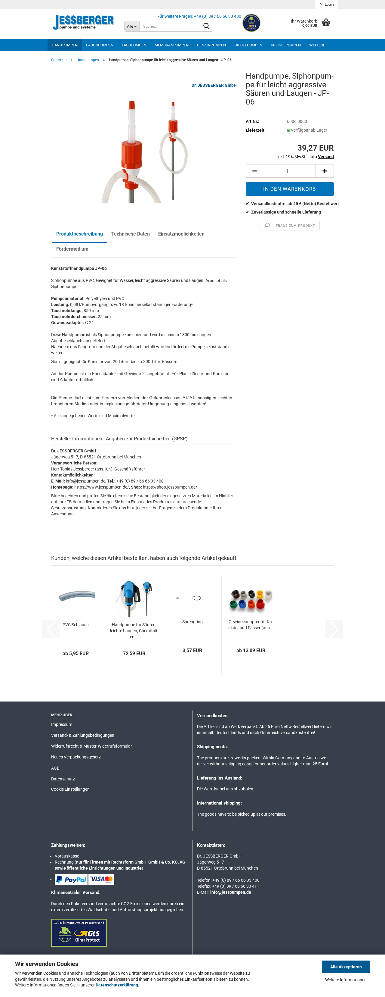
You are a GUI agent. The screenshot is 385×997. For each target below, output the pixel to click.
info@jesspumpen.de (230, 892)
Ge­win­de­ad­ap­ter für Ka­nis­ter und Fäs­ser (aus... (250, 624)
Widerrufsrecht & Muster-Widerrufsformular (91, 746)
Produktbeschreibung (79, 234)
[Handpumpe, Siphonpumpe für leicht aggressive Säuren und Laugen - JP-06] (144, 149)
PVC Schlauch (76, 624)
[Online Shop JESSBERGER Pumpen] (83, 22)
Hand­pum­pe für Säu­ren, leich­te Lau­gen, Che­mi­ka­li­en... (134, 630)
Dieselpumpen (248, 45)
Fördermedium (72, 249)
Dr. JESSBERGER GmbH (214, 85)
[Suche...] (206, 26)
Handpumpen (65, 45)
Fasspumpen (134, 45)
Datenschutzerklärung (117, 985)
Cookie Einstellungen (70, 789)
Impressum (61, 724)
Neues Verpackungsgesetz (76, 757)
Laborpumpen (99, 45)
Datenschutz (63, 779)
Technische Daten (130, 234)
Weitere (317, 45)
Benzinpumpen (211, 45)
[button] (255, 171)
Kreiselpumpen (286, 45)
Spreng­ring (192, 621)
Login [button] (328, 4)
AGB (55, 768)
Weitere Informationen (346, 979)
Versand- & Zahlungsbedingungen (82, 735)
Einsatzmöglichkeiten (181, 234)
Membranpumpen (172, 45)
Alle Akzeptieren (346, 966)
